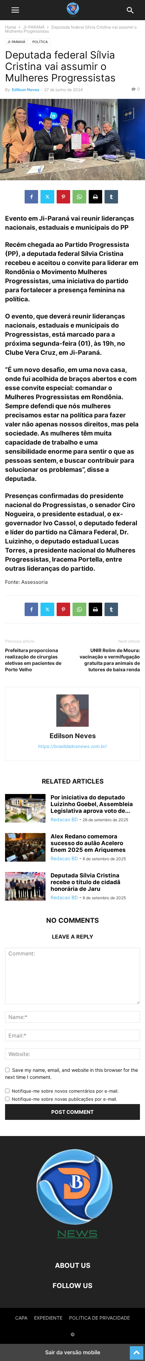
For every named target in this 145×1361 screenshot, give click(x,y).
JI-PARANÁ (34, 27)
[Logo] (72, 1245)
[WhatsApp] (79, 196)
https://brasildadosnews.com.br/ (72, 746)
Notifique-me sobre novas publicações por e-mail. (64, 1099)
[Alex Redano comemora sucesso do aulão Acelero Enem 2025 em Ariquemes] (25, 848)
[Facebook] (31, 196)
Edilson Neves (25, 89)
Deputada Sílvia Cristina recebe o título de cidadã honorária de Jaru (85, 882)
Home (10, 27)
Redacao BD (64, 819)
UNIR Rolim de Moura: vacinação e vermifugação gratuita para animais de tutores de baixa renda (110, 659)
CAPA (21, 1318)
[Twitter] (47, 196)
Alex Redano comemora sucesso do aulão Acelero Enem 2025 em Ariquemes (88, 843)
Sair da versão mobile (72, 1352)
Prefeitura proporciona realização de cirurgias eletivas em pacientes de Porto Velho (33, 659)
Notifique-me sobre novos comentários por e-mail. (65, 1091)
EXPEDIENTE (48, 1318)
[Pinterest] (63, 196)
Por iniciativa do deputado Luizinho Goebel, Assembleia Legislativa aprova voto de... (92, 804)
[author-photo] (72, 726)
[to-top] (136, 1350)
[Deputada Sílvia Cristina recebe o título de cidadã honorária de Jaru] (25, 887)
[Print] (95, 196)
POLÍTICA (40, 42)
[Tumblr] (111, 196)
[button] (15, 10)
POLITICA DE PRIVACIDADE (99, 1318)
